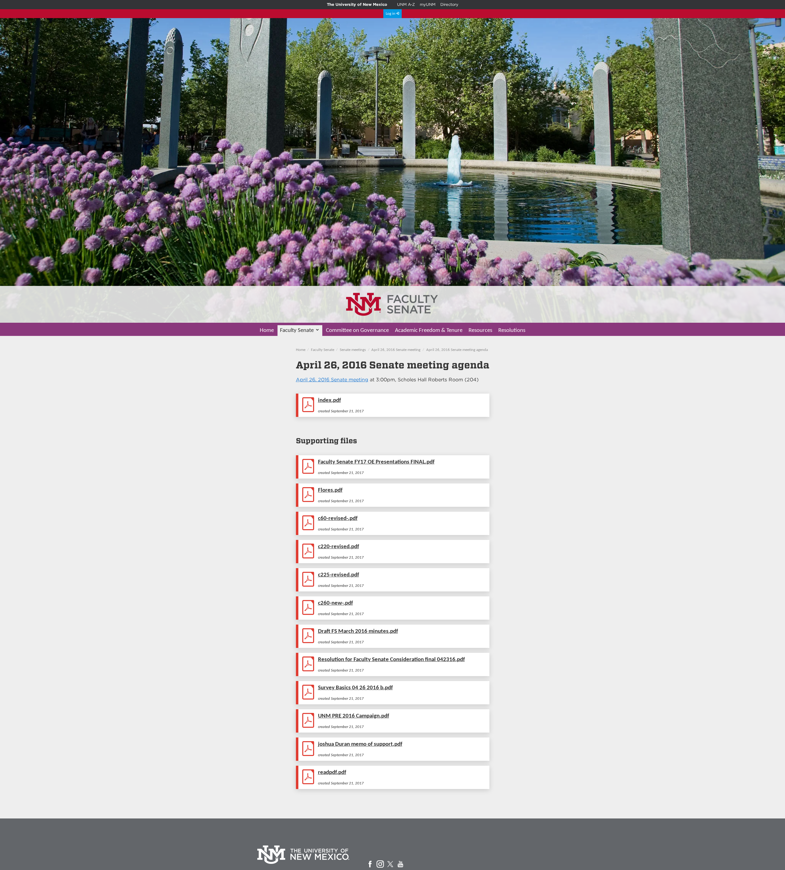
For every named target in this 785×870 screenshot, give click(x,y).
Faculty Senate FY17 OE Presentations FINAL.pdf (376, 462)
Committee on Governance (357, 330)
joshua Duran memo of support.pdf (360, 744)
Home (267, 330)
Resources (480, 330)
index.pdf (329, 400)
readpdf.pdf (332, 773)
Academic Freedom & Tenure (428, 330)
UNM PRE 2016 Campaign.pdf (353, 716)
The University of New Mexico (357, 4)
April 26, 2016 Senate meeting (395, 350)
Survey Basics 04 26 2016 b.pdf (355, 688)
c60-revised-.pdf (338, 519)
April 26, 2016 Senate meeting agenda (457, 350)
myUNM (427, 4)
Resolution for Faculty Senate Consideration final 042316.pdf (391, 660)
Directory (449, 4)
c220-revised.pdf (338, 547)
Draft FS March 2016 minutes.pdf (358, 631)
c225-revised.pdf (338, 575)
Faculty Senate (297, 330)
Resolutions (511, 330)
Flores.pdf (330, 490)
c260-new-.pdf (335, 603)
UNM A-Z (406, 4)
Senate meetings (353, 350)
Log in (390, 14)
